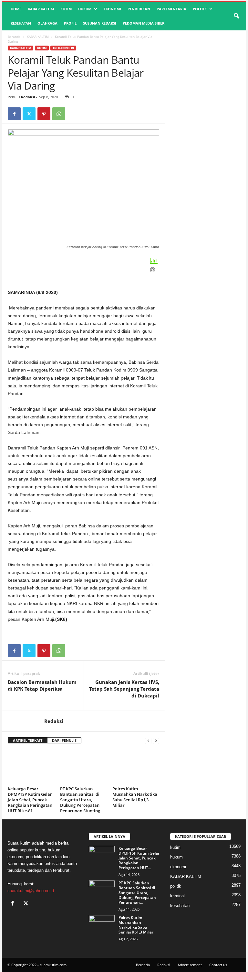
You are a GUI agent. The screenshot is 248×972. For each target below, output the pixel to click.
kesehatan (21, 23)
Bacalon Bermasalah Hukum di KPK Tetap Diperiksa (42, 685)
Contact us (218, 964)
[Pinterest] (43, 113)
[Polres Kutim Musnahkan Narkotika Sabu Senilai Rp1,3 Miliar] (135, 766)
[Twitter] (29, 113)
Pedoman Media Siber (143, 23)
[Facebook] (14, 113)
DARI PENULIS (64, 740)
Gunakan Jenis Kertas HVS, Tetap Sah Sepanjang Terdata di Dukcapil (124, 689)
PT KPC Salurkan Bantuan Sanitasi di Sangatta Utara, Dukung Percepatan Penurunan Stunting (80, 800)
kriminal (177, 895)
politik (200, 8)
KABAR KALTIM (41, 8)
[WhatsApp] (58, 113)
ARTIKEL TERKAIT (27, 740)
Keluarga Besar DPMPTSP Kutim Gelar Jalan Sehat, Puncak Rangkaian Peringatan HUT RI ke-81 (30, 800)
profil (70, 23)
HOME (16, 8)
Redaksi (28, 96)
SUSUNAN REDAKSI (99, 23)
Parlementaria (171, 8)
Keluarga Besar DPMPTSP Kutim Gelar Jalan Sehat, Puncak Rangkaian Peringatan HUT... (139, 858)
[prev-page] (148, 740)
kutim (66, 8)
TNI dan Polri (63, 48)
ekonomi (112, 8)
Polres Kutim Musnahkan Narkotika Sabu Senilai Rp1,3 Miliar (134, 797)
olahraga (47, 23)
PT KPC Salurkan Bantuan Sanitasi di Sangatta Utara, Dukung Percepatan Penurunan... (137, 892)
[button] (236, 16)
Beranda (14, 36)
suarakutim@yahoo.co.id (30, 890)
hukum (84, 8)
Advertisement (190, 964)
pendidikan (139, 8)
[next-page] (156, 740)
